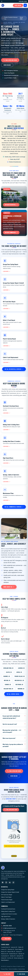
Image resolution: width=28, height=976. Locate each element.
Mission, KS (7, 680)
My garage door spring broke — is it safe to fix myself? (12, 731)
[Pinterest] (13, 882)
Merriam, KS (21, 689)
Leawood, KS (21, 668)
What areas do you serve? (9, 738)
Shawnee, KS (6, 676)
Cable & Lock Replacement (8, 902)
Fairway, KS (8, 684)
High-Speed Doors (5, 916)
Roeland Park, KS (8, 689)
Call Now (7, 939)
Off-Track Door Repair (6, 894)
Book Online (18, 5)
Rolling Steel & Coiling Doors (8, 911)
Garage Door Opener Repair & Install (10, 892)
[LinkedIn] (9, 882)
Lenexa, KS (19, 672)
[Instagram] (6, 882)
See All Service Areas (13, 694)
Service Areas (21, 969)
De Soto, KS (10, 958)
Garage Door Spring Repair (7, 889)
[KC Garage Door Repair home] (2, 5)
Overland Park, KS (8, 668)
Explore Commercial (10, 232)
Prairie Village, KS (20, 676)
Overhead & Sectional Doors (8, 909)
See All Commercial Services (13, 507)
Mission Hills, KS (19, 680)
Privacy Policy (4, 969)
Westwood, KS (19, 684)
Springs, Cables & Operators (8, 919)
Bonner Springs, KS (18, 958)
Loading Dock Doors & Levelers (9, 914)
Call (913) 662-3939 (11, 60)
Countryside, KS (5, 955)
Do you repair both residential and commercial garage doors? (11, 717)
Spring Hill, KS (20, 955)
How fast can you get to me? (10, 724)
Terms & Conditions (13, 969)
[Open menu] (25, 5)
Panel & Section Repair (6, 899)
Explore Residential (10, 205)
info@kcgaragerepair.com (9, 928)
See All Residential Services (13, 369)
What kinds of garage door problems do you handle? (13, 745)
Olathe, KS (9, 672)
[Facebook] (2, 882)
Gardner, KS (13, 955)
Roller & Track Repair (6, 897)
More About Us (8, 587)
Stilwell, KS (3, 958)
